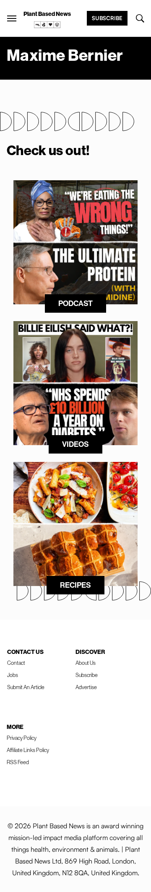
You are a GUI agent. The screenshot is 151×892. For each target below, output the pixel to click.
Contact (16, 662)
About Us (86, 662)
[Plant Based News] (12, 18)
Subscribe (107, 18)
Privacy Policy (21, 737)
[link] (47, 24)
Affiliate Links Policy (28, 750)
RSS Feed (18, 762)
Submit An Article (25, 687)
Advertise (86, 687)
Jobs (12, 675)
